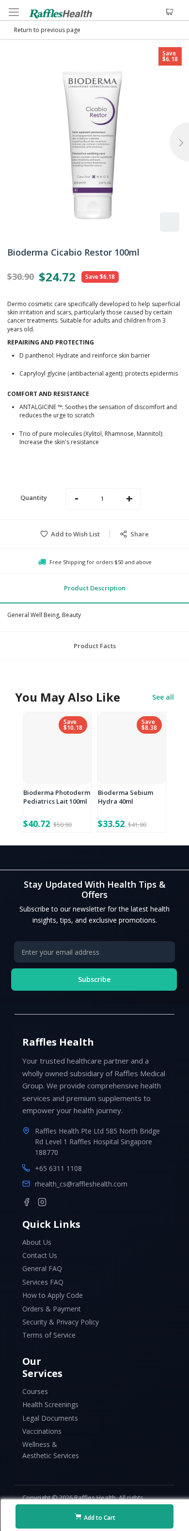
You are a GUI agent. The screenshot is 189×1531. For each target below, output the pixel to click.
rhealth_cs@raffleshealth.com (81, 1183)
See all (163, 697)
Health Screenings (50, 1404)
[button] (169, 222)
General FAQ (42, 1268)
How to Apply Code (52, 1295)
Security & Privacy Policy (60, 1321)
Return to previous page (47, 30)
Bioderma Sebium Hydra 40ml (125, 797)
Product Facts (95, 645)
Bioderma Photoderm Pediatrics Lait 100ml (56, 797)
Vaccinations (42, 1431)
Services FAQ (42, 1282)
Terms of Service (49, 1335)
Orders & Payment (51, 1308)
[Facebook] (26, 1202)
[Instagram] (42, 1202)
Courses (35, 1391)
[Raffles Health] (60, 13)
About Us (36, 1242)
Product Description (95, 588)
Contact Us (39, 1255)
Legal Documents (50, 1418)
